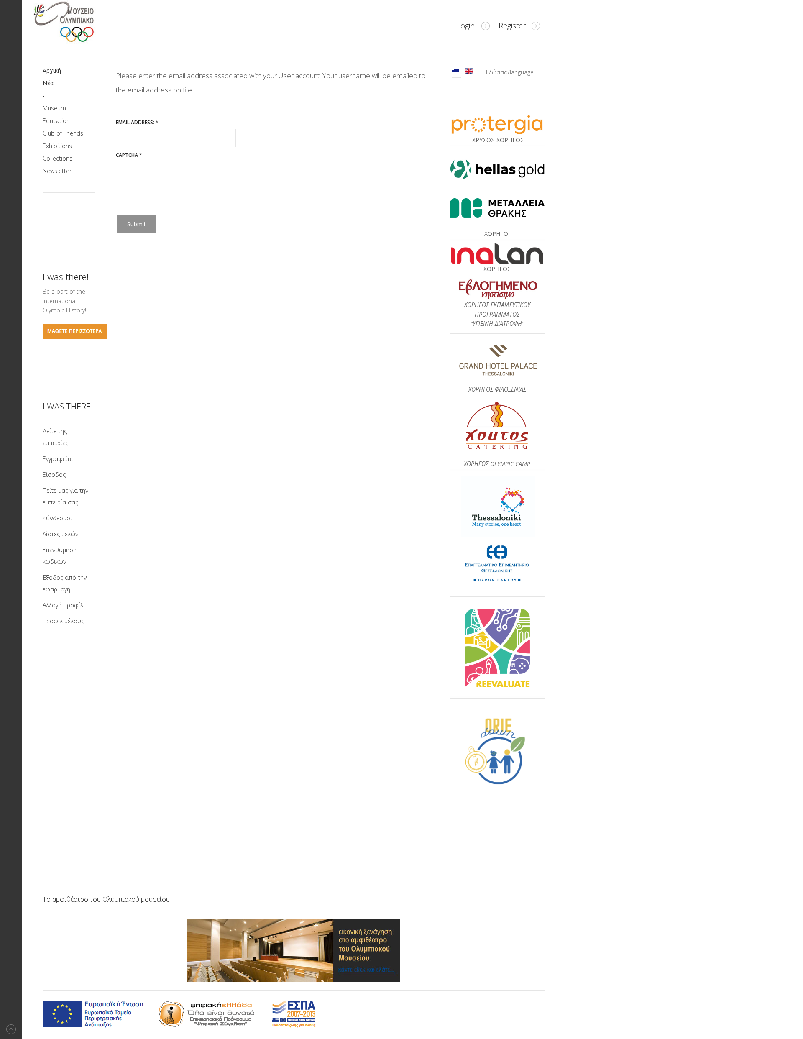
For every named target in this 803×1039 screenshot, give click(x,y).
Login (466, 25)
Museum (54, 108)
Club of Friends (63, 133)
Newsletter (57, 171)
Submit (136, 224)
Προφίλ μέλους (63, 621)
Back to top (11, 1028)
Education (56, 121)
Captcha (129, 155)
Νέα (48, 83)
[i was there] (75, 336)
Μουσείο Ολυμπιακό (80, 22)
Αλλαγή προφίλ (63, 605)
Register (512, 25)
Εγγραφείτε (58, 459)
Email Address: (137, 122)
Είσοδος (54, 475)
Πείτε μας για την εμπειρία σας (65, 496)
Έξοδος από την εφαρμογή (65, 583)
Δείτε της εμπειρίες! (56, 437)
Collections (57, 158)
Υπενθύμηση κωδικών (60, 556)
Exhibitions (57, 146)
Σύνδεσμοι (57, 518)
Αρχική (52, 70)
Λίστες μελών (60, 534)
